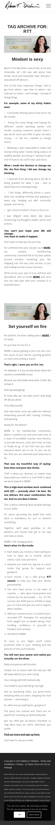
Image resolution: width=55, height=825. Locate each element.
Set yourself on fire (27, 326)
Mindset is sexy (27, 59)
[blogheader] (27, 44)
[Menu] (47, 5)
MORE (47, 247)
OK (19, 814)
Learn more (34, 814)
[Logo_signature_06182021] (22, 5)
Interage (8, 767)
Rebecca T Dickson (30, 761)
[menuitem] (47, 5)
